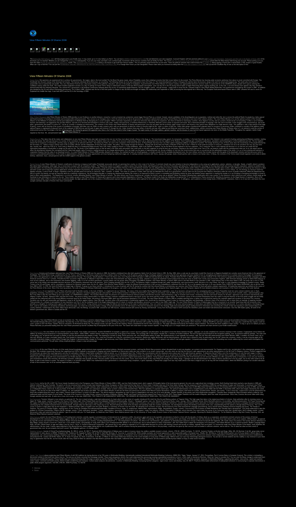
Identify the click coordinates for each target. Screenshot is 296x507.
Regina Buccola (35, 139)
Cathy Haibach (35, 320)
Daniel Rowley (35, 383)
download (72, 61)
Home (36, 470)
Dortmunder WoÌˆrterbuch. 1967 (43, 59)
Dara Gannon (34, 273)
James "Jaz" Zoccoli (37, 455)
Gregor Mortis (34, 80)
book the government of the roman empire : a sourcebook (190, 61)
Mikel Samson (35, 417)
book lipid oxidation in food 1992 (195, 64)
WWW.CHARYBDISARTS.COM (135, 59)
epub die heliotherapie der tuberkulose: (55, 62)
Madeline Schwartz (36, 431)
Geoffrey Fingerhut (36, 291)
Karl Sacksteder (35, 399)
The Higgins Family (36, 332)
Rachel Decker (35, 164)
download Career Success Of (86, 62)
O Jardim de (207, 62)
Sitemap (37, 468)
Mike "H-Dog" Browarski (38, 117)
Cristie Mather (34, 349)
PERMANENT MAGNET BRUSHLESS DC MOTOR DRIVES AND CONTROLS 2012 (88, 64)
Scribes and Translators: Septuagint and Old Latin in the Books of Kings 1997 (234, 59)
